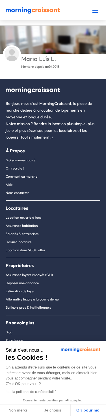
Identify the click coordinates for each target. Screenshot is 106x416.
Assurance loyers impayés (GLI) (29, 275)
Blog (9, 332)
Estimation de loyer (20, 291)
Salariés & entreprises (22, 234)
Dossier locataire (18, 242)
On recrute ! (15, 168)
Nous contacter (17, 193)
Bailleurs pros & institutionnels (28, 307)
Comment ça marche (21, 176)
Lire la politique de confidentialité (31, 392)
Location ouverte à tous (23, 217)
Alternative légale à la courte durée (32, 299)
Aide (9, 184)
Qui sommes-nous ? (20, 160)
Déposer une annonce (22, 283)
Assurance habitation (22, 225)
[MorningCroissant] (33, 12)
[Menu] (95, 10)
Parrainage (14, 340)
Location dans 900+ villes (25, 250)
